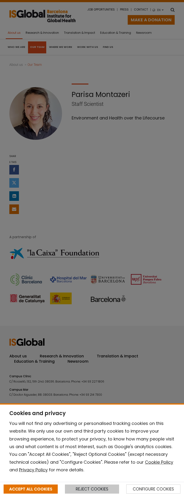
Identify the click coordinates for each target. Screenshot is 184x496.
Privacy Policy (33, 470)
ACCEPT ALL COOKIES (30, 489)
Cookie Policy (159, 462)
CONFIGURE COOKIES (153, 489)
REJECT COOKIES (92, 489)
